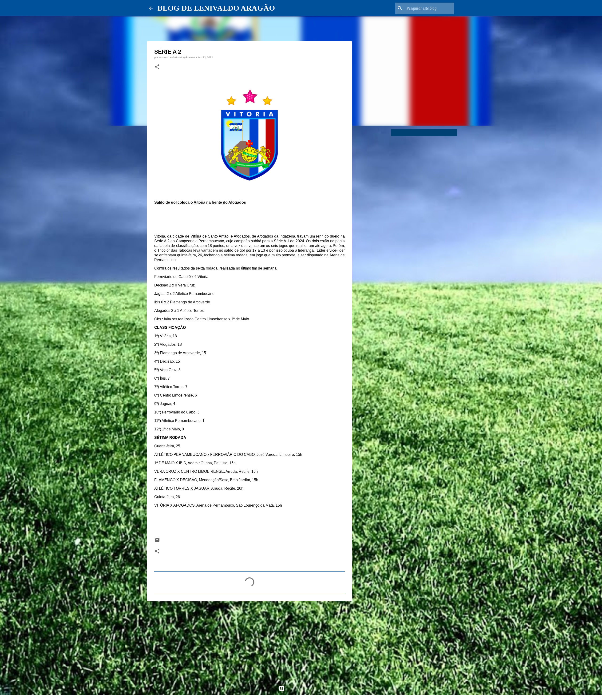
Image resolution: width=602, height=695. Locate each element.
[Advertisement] (249, 641)
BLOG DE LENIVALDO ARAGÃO (216, 8)
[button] (157, 67)
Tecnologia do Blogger (304, 688)
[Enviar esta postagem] (157, 541)
